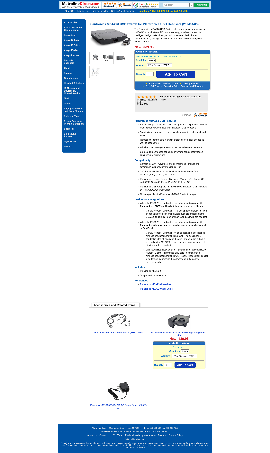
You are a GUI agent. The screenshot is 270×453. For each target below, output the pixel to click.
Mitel (66, 98)
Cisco (67, 68)
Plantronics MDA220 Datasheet (156, 284)
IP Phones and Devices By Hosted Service (72, 91)
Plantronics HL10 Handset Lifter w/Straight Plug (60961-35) (179, 333)
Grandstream (71, 78)
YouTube (117, 435)
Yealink (68, 146)
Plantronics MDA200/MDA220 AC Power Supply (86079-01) (118, 406)
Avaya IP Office (72, 45)
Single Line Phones (70, 135)
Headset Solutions (74, 83)
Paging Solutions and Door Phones (73, 109)
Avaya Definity (71, 40)
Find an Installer (100, 11)
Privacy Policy (175, 435)
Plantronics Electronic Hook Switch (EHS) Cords (118, 332)
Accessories (70, 22)
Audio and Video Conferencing (73, 28)
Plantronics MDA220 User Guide (156, 289)
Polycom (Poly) (72, 116)
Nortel (67, 103)
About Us (69, 11)
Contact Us (82, 11)
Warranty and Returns (155, 435)
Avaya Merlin (71, 50)
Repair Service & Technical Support (74, 122)
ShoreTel (69, 129)
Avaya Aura (70, 35)
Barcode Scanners (69, 61)
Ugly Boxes (70, 141)
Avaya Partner (71, 55)
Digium (68, 73)
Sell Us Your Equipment (123, 11)
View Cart (201, 5)
